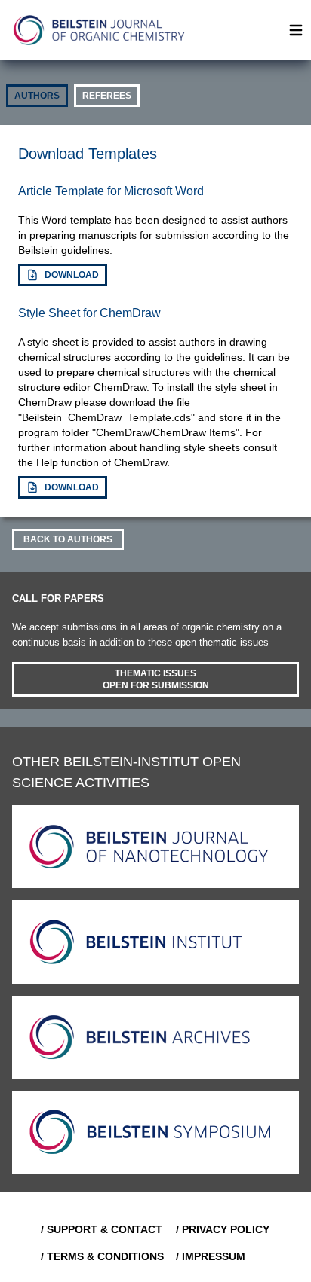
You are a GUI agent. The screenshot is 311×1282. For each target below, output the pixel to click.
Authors (37, 95)
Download (72, 275)
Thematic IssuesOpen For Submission (156, 679)
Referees (106, 95)
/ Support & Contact (101, 1229)
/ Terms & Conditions (102, 1256)
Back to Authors (67, 539)
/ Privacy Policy (222, 1229)
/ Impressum (210, 1256)
